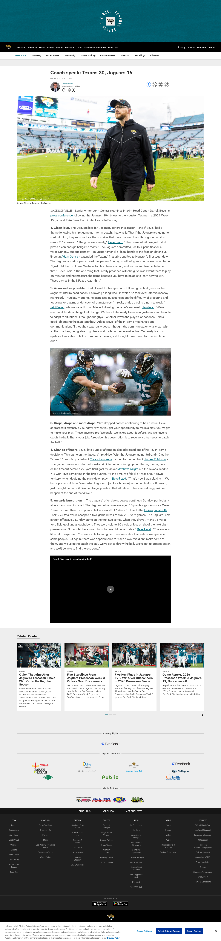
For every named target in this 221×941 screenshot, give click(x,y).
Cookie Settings (144, 931)
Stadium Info (45, 830)
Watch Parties (45, 857)
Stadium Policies (77, 865)
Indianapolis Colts (155, 510)
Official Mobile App (202, 825)
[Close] (216, 931)
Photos (168, 830)
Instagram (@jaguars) (202, 835)
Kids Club (136, 882)
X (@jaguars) (203, 840)
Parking (45, 835)
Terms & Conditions (203, 882)
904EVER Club (136, 887)
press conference (61, 215)
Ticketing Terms (106, 857)
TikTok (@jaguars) (203, 852)
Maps (45, 840)
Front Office (14, 854)
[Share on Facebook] (148, 86)
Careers (203, 867)
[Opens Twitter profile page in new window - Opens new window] (69, 90)
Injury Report (14, 835)
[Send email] (160, 86)
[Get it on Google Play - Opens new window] (120, 905)
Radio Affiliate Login (168, 852)
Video (168, 835)
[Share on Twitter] (154, 86)
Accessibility (78, 852)
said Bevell (57, 307)
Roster (14, 825)
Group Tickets (106, 845)
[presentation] (203, 715)
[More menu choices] (116, 47)
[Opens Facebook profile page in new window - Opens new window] (64, 90)
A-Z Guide (78, 847)
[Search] (178, 47)
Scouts (14, 850)
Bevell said (119, 478)
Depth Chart (14, 840)
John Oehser (67, 83)
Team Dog (14, 872)
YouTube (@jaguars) (203, 830)
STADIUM (77, 820)
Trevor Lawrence (101, 459)
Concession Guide (45, 852)
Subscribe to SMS (202, 857)
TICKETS (106, 820)
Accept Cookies (194, 931)
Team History (14, 859)
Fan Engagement (136, 825)
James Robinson (155, 459)
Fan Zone (136, 830)
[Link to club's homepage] (8, 47)
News (168, 825)
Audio (168, 840)
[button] (110, 589)
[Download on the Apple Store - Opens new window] (99, 904)
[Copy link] (166, 84)
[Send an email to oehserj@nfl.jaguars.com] (73, 90)
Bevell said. (115, 242)
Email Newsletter (202, 862)
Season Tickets (106, 840)
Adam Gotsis (69, 256)
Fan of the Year (136, 862)
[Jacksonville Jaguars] (110, 917)
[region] (110, 931)
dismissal (148, 307)
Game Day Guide (45, 825)
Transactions (14, 830)
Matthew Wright (127, 469)
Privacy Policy (202, 877)
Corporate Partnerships (202, 872)
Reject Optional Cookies (169, 931)
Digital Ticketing (106, 862)
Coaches (13, 845)
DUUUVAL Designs (136, 857)
